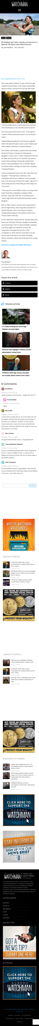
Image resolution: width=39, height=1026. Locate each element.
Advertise (10, 1015)
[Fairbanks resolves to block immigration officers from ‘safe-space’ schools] (6, 785)
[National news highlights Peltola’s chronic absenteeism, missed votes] (6, 663)
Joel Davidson (6, 262)
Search (32, 485)
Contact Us (19, 1022)
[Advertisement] (19, 63)
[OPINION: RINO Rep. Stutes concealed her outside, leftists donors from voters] (6, 565)
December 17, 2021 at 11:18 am (9, 414)
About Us (17, 1015)
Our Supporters (9, 1018)
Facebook (7, 283)
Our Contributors (26, 1015)
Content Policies (29, 1018)
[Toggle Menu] (19, 10)
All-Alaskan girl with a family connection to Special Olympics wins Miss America (19, 43)
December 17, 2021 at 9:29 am (11, 403)
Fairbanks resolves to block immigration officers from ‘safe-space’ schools (23, 785)
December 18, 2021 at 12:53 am (9, 466)
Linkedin (6, 295)
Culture (3, 38)
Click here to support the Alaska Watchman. (16, 245)
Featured (9, 38)
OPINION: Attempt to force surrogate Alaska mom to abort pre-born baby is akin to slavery (23, 573)
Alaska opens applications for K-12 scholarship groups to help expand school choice (22, 766)
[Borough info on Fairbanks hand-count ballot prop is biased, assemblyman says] (6, 680)
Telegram (7, 289)
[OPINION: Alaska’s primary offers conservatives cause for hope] (6, 582)
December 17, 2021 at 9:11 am (9, 392)
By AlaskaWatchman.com (13, 79)
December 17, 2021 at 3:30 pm (9, 448)
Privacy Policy (19, 1018)
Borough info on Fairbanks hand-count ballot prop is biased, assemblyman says (23, 679)
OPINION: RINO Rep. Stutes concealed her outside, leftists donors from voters (23, 564)
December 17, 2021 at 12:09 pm (9, 437)
